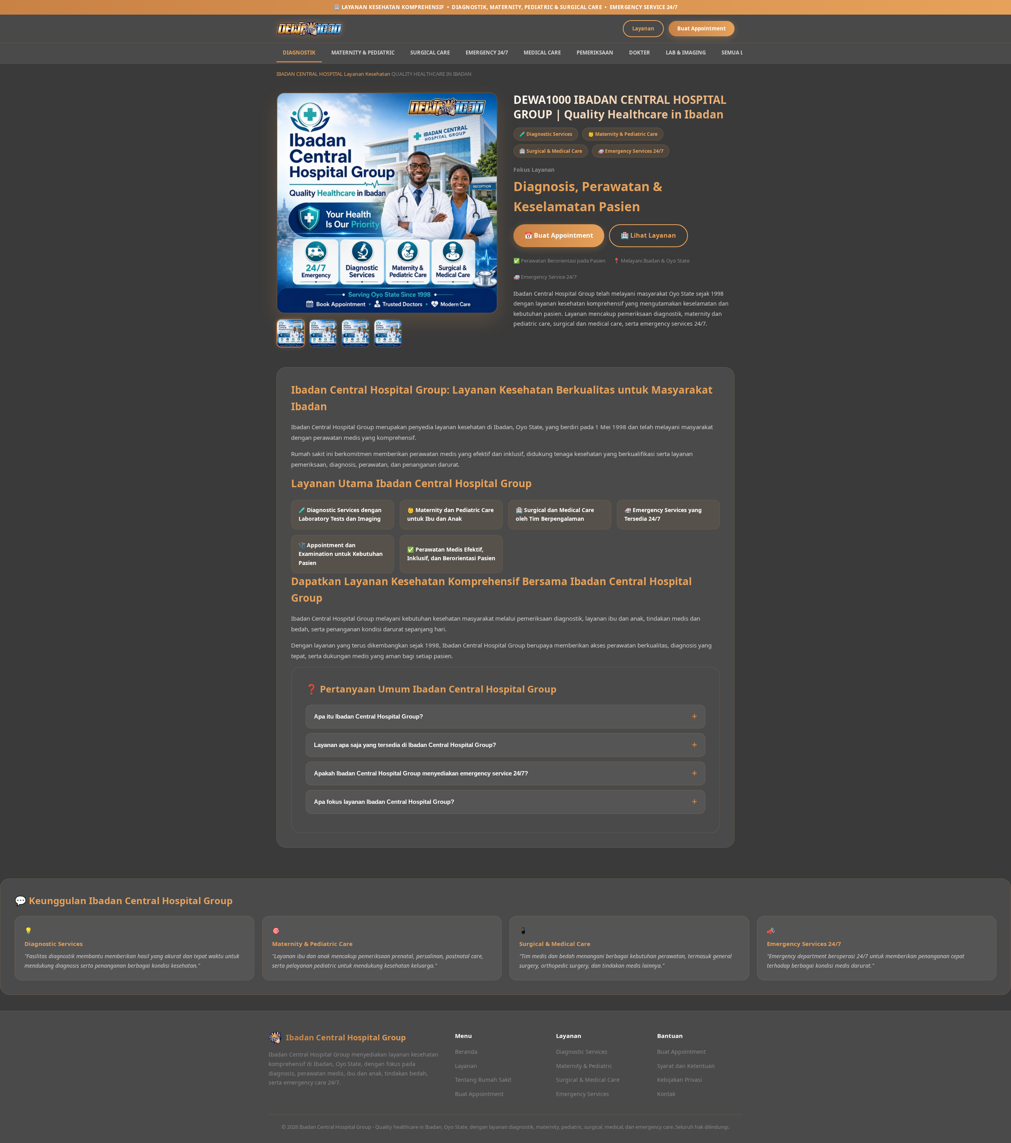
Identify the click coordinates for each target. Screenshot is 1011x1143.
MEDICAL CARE (542, 52)
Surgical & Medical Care (588, 1079)
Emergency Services (582, 1094)
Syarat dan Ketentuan (686, 1066)
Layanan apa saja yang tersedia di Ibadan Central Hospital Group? (405, 744)
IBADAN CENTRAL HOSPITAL (309, 73)
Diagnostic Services (581, 1051)
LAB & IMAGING (686, 52)
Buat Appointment (701, 28)
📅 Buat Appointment (558, 235)
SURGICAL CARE (430, 52)
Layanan (643, 28)
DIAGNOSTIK (299, 52)
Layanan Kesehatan (367, 73)
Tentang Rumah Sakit (483, 1079)
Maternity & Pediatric (584, 1066)
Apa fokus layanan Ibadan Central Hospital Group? (384, 801)
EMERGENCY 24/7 (487, 52)
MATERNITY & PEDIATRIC (363, 52)
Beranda (466, 1051)
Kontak (666, 1094)
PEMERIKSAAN (595, 52)
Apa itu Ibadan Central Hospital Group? (368, 716)
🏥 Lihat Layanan (648, 235)
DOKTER (639, 52)
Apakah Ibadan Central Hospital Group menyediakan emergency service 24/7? (421, 773)
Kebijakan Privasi (679, 1079)
